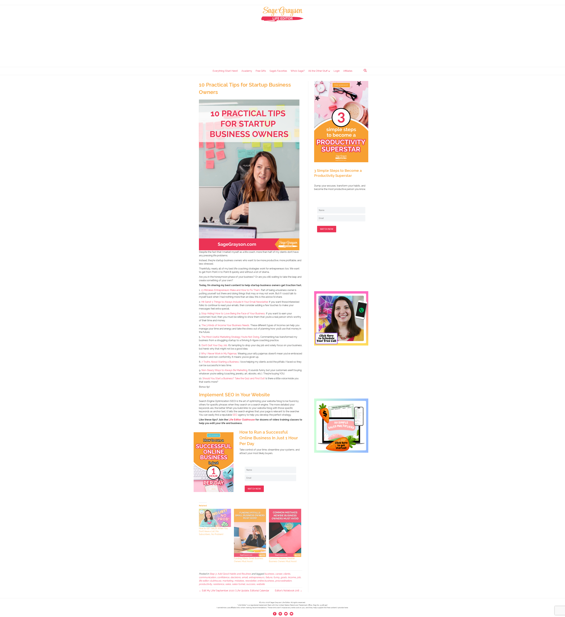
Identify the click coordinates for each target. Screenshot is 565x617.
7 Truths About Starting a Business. (220, 361)
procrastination (283, 580)
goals (284, 577)
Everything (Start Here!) (225, 70)
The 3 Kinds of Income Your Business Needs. (225, 325)
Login (337, 70)
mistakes (239, 580)
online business (265, 580)
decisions (235, 577)
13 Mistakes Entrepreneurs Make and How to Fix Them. (230, 290)
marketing (227, 580)
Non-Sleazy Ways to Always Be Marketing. (224, 370)
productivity (205, 584)
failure (268, 577)
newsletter (250, 580)
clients (286, 573)
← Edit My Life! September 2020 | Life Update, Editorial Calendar (234, 590)
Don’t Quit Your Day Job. (214, 345)
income (292, 577)
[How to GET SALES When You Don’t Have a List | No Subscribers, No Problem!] (215, 518)
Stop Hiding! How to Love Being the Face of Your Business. (233, 313)
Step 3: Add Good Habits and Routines (230, 573)
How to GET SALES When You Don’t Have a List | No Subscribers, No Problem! (213, 531)
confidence (223, 577)
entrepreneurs (256, 577)
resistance (218, 584)
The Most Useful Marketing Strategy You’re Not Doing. (230, 337)
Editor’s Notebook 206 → (288, 590)
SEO (235, 414)
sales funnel (238, 584)
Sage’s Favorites (278, 70)
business (269, 573)
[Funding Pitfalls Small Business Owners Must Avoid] (250, 533)
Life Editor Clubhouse (242, 419)
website (260, 584)
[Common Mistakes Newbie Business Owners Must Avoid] (285, 533)
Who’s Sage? (298, 70)
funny (276, 577)
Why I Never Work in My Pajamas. (219, 353)
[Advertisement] (282, 43)
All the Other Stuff (318, 70)
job (299, 577)
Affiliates (347, 70)
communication (207, 577)
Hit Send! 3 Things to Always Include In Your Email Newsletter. (234, 301)
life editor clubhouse (210, 580)
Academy (246, 70)
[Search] (364, 70)
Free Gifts (261, 70)
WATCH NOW (254, 488)
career (278, 573)
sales (228, 584)
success (250, 584)
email (245, 577)
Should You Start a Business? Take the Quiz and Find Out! (233, 378)
